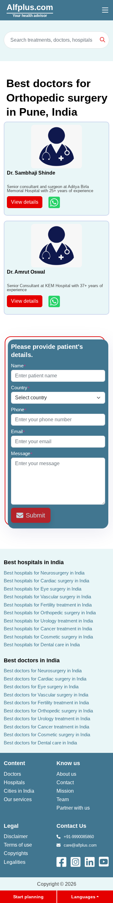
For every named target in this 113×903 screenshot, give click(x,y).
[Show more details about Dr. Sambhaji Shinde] (54, 202)
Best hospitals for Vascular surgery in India (47, 596)
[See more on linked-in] (90, 861)
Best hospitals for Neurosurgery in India (44, 572)
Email (18, 431)
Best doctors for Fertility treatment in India (46, 702)
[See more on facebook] (61, 861)
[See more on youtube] (105, 861)
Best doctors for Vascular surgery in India (46, 694)
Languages (83, 896)
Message (22, 453)
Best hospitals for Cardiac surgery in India (46, 580)
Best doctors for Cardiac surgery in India (45, 678)
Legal (11, 826)
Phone (19, 409)
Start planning (28, 896)
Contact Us (71, 826)
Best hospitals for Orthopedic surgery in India (50, 612)
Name (18, 365)
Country (20, 387)
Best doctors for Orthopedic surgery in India (48, 710)
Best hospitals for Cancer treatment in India (48, 628)
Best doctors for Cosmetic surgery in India (47, 734)
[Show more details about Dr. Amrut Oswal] (54, 301)
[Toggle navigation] (105, 10)
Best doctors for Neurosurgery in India (43, 670)
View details (24, 202)
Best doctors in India (32, 660)
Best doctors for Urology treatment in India (47, 718)
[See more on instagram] (76, 861)
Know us (68, 763)
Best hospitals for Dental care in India (42, 644)
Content (14, 763)
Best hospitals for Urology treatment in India (48, 620)
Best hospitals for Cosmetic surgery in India (48, 636)
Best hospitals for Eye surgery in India (42, 588)
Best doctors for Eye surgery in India (41, 686)
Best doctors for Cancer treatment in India (46, 726)
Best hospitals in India (34, 562)
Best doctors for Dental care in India (40, 742)
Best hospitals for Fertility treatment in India (48, 604)
